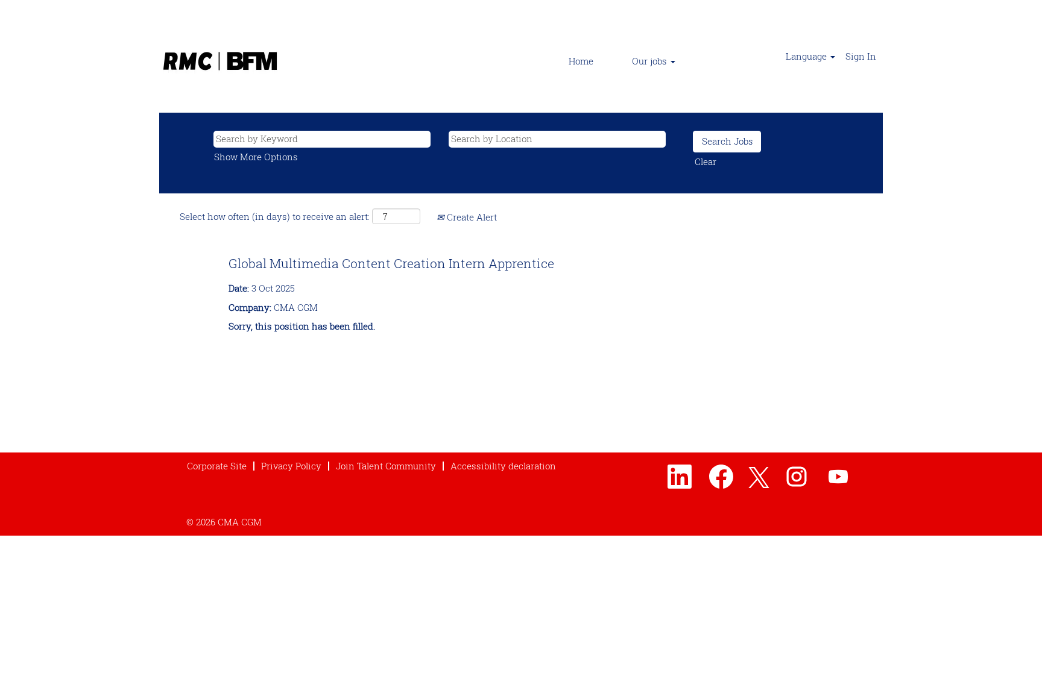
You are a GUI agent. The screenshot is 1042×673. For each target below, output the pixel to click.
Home (581, 61)
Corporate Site (217, 466)
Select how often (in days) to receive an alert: (275, 216)
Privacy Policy (291, 466)
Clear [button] (705, 161)
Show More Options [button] (256, 157)
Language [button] (807, 56)
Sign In (860, 56)
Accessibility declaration (503, 466)
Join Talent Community (386, 466)
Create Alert (470, 217)
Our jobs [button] (650, 61)
